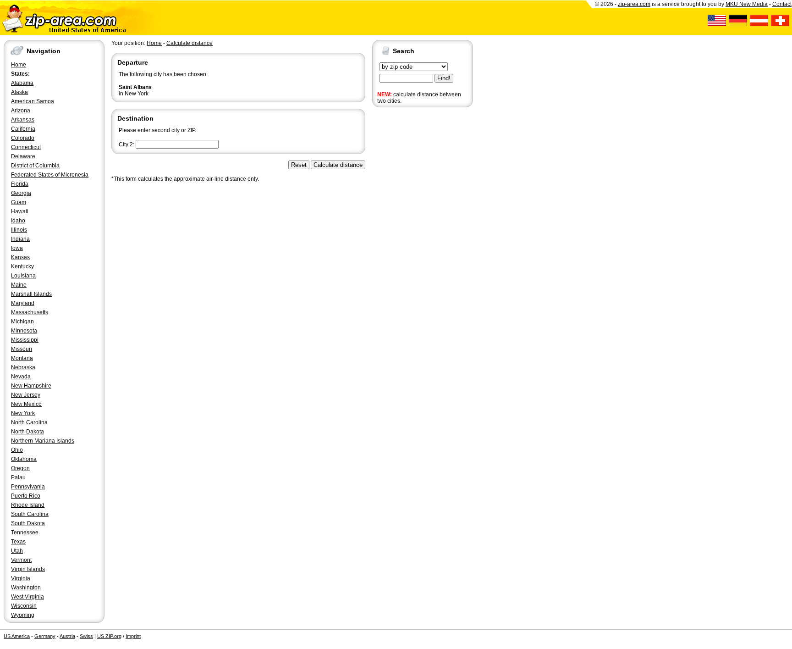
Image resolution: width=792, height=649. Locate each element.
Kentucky (22, 266)
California (23, 129)
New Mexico (26, 404)
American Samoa (32, 101)
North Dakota (27, 431)
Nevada (21, 376)
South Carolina (30, 514)
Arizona (20, 110)
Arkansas (22, 119)
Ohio (17, 450)
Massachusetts (29, 312)
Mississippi (24, 340)
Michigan (22, 321)
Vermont (21, 560)
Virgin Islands (28, 569)
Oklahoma (24, 459)
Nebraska (23, 367)
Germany (44, 636)
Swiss (86, 636)
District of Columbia (35, 165)
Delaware (23, 156)
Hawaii (19, 211)
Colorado (22, 138)
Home (18, 64)
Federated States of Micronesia (49, 175)
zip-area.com (634, 4)
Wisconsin (24, 606)
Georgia (21, 193)
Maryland (22, 303)
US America (17, 636)
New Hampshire (31, 386)
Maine (19, 285)
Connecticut (26, 147)
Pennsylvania (28, 486)
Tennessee (24, 532)
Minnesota (24, 330)
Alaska (19, 92)
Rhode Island (27, 505)
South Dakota (28, 523)
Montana (22, 358)
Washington (26, 587)
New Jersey (25, 395)
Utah (17, 551)
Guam (18, 202)
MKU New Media (747, 4)
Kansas (20, 257)
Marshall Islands (31, 294)
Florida (19, 184)
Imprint (133, 636)
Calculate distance (189, 43)
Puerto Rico (25, 496)
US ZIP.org (109, 636)
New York (23, 413)
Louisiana (23, 275)
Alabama (22, 83)
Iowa (17, 248)
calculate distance (415, 94)
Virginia (20, 578)
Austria (67, 636)
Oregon (20, 468)
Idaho (18, 220)
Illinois (19, 230)
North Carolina (29, 422)
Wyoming (22, 615)
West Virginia (27, 597)
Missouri (21, 349)
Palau (18, 477)
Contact (782, 4)
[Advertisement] (409, 251)
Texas (18, 541)
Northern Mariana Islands (42, 441)
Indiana (20, 239)
